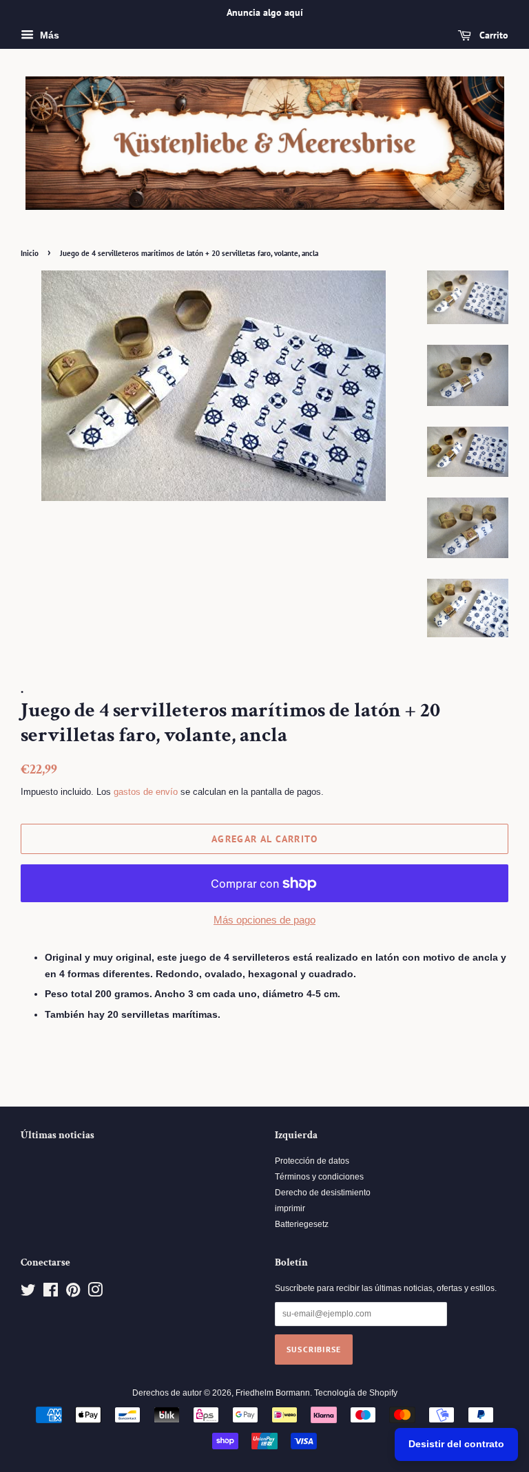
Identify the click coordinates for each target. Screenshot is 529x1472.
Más (48, 35)
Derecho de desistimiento (323, 1192)
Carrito (492, 35)
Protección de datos (312, 1161)
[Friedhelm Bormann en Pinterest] (73, 1293)
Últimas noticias (57, 1135)
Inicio (30, 253)
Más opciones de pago (264, 920)
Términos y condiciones (319, 1177)
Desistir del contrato (456, 1443)
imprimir (290, 1208)
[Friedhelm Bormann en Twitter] (28, 1293)
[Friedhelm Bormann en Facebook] (51, 1293)
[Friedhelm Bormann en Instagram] (95, 1293)
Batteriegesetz (302, 1224)
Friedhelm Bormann (273, 1393)
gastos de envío (146, 792)
